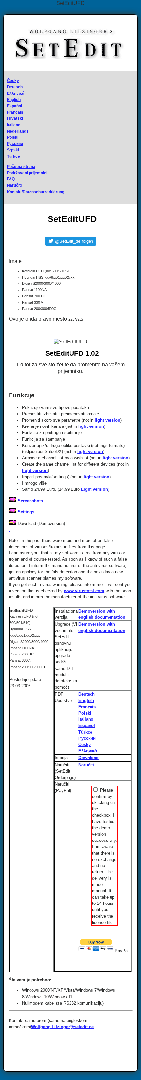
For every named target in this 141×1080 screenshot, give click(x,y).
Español (14, 106)
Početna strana (21, 166)
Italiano (13, 125)
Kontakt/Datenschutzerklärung (35, 192)
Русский (15, 143)
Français (15, 112)
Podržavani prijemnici (27, 173)
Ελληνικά (15, 93)
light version (107, 420)
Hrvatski (15, 118)
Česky (13, 80)
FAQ (11, 179)
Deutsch (15, 87)
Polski (12, 137)
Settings (25, 511)
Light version (94, 489)
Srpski (13, 150)
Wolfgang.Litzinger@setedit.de (62, 1026)
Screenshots (29, 500)
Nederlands (18, 131)
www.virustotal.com (84, 590)
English (14, 99)
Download (88, 757)
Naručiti (14, 185)
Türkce (13, 156)
